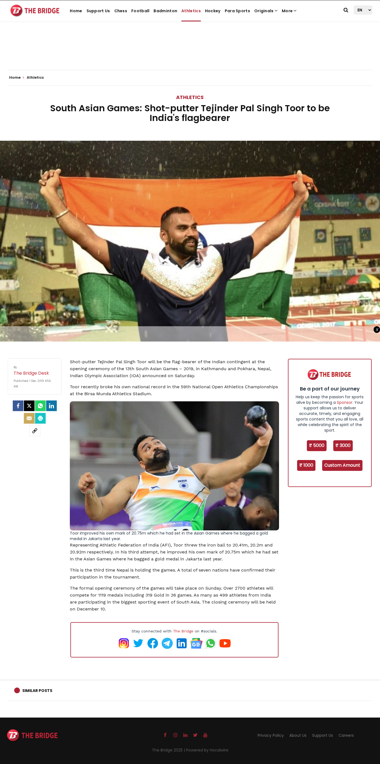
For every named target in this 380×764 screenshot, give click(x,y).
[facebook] (18, 405)
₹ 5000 (316, 445)
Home (76, 11)
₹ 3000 (343, 445)
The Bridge (183, 631)
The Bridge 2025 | (169, 750)
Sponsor (344, 402)
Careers (346, 735)
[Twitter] (29, 405)
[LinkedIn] (51, 405)
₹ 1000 (306, 465)
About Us (298, 735)
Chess (120, 11)
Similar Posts (37, 690)
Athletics (191, 11)
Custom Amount (342, 465)
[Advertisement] (190, 53)
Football (140, 11)
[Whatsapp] (40, 405)
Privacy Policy (271, 735)
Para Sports (237, 11)
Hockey (213, 11)
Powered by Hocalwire (207, 750)
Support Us (98, 11)
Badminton (165, 11)
